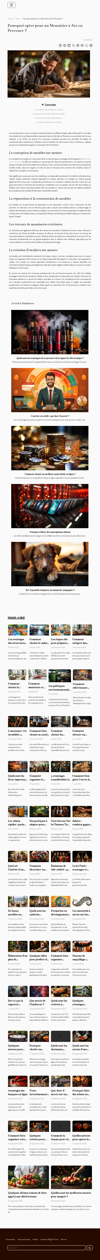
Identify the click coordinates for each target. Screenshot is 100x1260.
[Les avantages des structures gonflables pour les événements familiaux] (18, 629)
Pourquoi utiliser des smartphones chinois (50, 532)
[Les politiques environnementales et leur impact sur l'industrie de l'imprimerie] (60, 675)
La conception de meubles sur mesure (49, 109)
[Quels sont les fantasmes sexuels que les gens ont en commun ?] (60, 1036)
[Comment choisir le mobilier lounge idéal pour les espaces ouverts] (17, 674)
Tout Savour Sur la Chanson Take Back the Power (60, 824)
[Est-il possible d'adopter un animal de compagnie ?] (49, 564)
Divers (18, 18)
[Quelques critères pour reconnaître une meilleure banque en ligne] (39, 1126)
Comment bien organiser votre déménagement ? (17, 1139)
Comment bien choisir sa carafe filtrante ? (39, 734)
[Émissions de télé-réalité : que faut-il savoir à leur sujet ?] (60, 856)
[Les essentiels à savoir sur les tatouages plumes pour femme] (82, 901)
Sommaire (50, 105)
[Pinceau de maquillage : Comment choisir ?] (82, 946)
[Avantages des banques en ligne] (18, 1081)
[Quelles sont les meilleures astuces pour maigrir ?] (71, 1177)
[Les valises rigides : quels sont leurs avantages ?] (18, 811)
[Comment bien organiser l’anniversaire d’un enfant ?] (60, 946)
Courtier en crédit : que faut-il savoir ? (50, 416)
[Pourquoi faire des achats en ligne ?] (82, 1081)
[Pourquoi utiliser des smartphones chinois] (49, 506)
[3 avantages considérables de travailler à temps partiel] (60, 766)
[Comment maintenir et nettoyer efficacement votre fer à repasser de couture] (37, 674)
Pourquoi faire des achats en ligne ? (81, 1094)
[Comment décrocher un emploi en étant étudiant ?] (39, 856)
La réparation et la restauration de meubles (49, 114)
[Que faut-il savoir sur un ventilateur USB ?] (60, 1081)
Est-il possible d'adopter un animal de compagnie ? (50, 590)
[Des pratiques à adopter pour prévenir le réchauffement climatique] (39, 811)
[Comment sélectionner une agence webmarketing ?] (82, 674)
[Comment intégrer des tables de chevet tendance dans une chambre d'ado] (82, 629)
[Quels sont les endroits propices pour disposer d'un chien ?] (39, 901)
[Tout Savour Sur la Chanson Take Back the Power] (60, 811)
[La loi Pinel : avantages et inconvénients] (82, 856)
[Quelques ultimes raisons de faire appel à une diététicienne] (28, 1177)
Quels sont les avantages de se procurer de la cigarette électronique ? (50, 358)
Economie (10, 1239)
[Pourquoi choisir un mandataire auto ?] (39, 1036)
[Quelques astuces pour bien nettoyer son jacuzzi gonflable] (18, 1036)
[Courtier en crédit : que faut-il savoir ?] (49, 390)
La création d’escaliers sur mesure (49, 122)
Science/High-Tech (49, 1239)
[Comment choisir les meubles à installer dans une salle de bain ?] (60, 721)
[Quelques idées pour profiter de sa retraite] (39, 946)
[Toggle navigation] (11, 5)
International (23, 1239)
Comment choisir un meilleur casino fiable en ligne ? (50, 474)
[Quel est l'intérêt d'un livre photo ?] (18, 856)
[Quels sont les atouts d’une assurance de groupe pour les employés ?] (82, 1036)
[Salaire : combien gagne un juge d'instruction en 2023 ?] (82, 811)
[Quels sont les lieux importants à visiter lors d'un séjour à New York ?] (18, 766)
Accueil (10, 18)
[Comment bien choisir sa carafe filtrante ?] (39, 721)
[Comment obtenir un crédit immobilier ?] (82, 721)
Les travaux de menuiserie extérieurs (49, 118)
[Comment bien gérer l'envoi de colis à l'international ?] (82, 766)
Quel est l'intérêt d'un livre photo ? (15, 869)
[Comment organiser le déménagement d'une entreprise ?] (39, 766)
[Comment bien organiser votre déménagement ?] (18, 1126)
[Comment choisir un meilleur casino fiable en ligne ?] (49, 448)
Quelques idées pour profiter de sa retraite (39, 959)
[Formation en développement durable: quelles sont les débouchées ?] (60, 901)
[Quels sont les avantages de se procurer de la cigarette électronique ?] (49, 332)
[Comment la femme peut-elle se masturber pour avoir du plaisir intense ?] (60, 1126)
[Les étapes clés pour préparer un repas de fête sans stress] (60, 629)
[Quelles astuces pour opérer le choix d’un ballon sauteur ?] (82, 1126)
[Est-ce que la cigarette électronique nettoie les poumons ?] (18, 991)
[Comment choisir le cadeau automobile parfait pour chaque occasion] (39, 629)
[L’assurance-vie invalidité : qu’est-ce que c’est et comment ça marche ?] (18, 721)
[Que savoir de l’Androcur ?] (39, 991)
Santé (35, 1239)
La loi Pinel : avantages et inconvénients (80, 869)
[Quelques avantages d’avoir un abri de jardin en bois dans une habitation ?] (82, 991)
